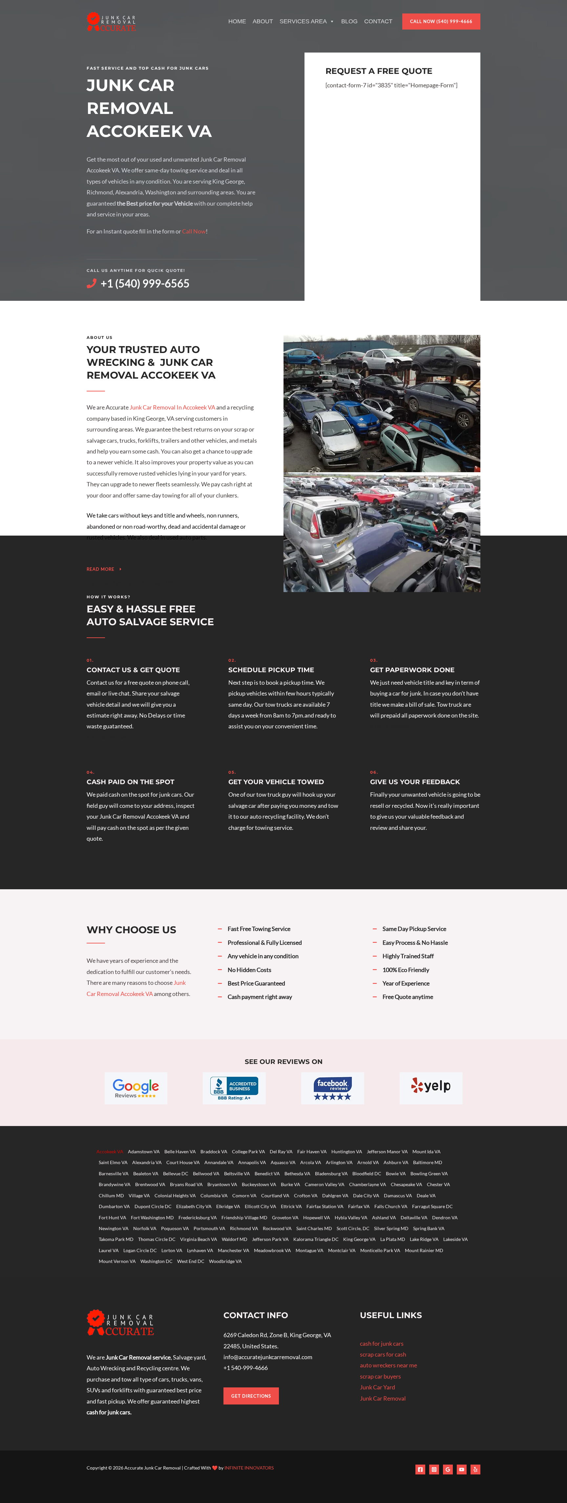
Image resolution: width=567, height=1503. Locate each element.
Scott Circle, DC (353, 1228)
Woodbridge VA (225, 1261)
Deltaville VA (414, 1217)
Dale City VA (366, 1195)
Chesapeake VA (406, 1184)
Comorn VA (244, 1195)
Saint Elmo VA (113, 1162)
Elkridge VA (228, 1206)
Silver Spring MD (391, 1228)
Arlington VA (339, 1162)
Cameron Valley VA (325, 1184)
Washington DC (156, 1261)
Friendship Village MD (244, 1217)
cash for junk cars (382, 1343)
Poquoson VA (175, 1228)
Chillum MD (111, 1195)
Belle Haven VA (180, 1151)
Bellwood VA (206, 1173)
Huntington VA (346, 1151)
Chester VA (438, 1184)
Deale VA (426, 1195)
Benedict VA (267, 1173)
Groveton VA (285, 1217)
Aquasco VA (283, 1162)
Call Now (194, 231)
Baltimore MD (427, 1162)
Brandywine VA (115, 1184)
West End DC (190, 1261)
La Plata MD (392, 1239)
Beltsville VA (237, 1173)
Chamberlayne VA (367, 1184)
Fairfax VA (359, 1206)
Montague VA (310, 1250)
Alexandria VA (147, 1162)
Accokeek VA (109, 1151)
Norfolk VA (145, 1228)
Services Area (303, 21)
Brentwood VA (150, 1184)
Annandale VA (219, 1162)
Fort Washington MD (152, 1217)
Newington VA (114, 1228)
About (263, 21)
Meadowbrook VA (272, 1250)
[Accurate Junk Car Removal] (111, 20)
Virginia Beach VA (198, 1239)
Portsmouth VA (209, 1228)
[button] (441, 21)
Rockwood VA (277, 1228)
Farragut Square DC (432, 1206)
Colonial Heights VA (175, 1195)
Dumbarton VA (114, 1206)
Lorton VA (171, 1250)
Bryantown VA (222, 1184)
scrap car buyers (380, 1376)
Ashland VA (384, 1217)
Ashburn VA (396, 1162)
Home (237, 21)
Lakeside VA (455, 1239)
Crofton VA (306, 1195)
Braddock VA (213, 1151)
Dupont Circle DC (153, 1206)
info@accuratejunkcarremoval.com (267, 1356)
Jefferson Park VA (270, 1239)
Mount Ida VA (426, 1151)
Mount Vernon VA (117, 1261)
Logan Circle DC (140, 1250)
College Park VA (248, 1151)
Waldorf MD (234, 1239)
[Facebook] (420, 1469)
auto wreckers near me (388, 1365)
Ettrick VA (291, 1206)
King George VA (359, 1239)
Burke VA (290, 1184)
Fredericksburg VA (197, 1217)
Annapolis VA (252, 1162)
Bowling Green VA (429, 1173)
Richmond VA (244, 1228)
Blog (349, 21)
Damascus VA (398, 1195)
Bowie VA (396, 1173)
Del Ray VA (281, 1151)
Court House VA (183, 1162)
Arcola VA (310, 1162)
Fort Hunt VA (112, 1217)
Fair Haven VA (312, 1151)
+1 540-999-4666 (245, 1367)
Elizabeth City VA (194, 1206)
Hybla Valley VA (351, 1217)
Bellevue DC (175, 1173)
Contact (378, 21)
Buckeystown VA (259, 1184)
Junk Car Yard (377, 1387)
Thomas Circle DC (157, 1239)
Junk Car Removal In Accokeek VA (172, 407)
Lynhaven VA (200, 1250)
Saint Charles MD (314, 1228)
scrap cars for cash (383, 1354)
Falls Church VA (391, 1206)
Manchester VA (233, 1250)
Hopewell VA (316, 1217)
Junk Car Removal (383, 1398)
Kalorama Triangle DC (316, 1239)
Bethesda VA (297, 1173)
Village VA (139, 1195)
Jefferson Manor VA (387, 1151)
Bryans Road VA (186, 1184)
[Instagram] (434, 1469)
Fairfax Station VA (325, 1206)
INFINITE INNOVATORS (249, 1467)
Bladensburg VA (331, 1173)
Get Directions (251, 1396)
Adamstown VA (144, 1151)
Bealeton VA (145, 1173)
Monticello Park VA (380, 1250)
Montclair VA (342, 1250)
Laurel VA (109, 1250)
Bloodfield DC (366, 1173)
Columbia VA (214, 1195)
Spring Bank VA (429, 1228)
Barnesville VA (114, 1173)
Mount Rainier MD (424, 1250)
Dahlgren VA (335, 1195)
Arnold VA (368, 1162)
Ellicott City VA (260, 1206)
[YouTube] (462, 1469)
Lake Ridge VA (424, 1239)
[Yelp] (475, 1469)
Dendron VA (445, 1217)
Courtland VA (275, 1195)
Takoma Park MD (116, 1239)
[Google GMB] (448, 1469)
